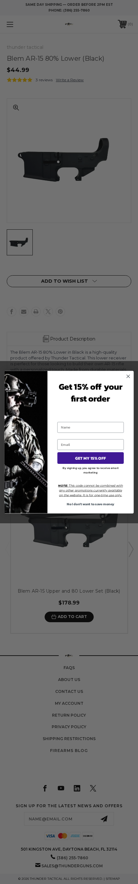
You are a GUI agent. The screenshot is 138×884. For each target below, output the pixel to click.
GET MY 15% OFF (90, 458)
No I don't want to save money (90, 503)
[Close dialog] (128, 376)
